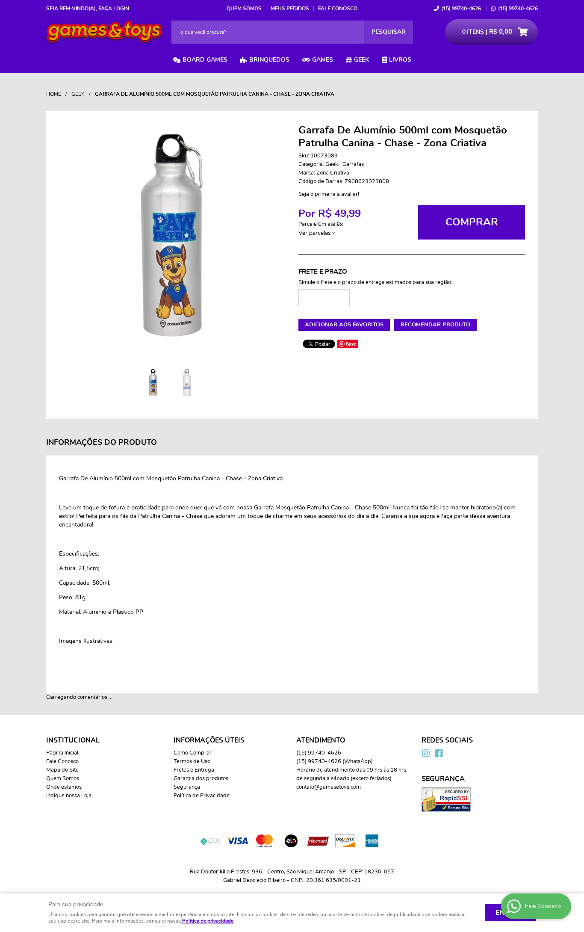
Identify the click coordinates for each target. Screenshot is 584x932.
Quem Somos (244, 8)
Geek (361, 60)
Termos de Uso (192, 761)
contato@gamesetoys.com (328, 787)
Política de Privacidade (202, 796)
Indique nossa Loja (68, 796)
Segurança (187, 787)
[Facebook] (438, 753)
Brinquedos (269, 60)
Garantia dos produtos (201, 778)
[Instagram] (426, 753)
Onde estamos (64, 787)
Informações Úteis (209, 740)
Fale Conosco (337, 8)
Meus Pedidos (290, 8)
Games (322, 60)
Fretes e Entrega (194, 770)
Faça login (113, 8)
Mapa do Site (62, 770)
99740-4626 (461, 8)
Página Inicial (62, 753)
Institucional (73, 740)
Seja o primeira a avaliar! (328, 194)
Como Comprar (193, 753)
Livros (400, 60)
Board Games (205, 60)
